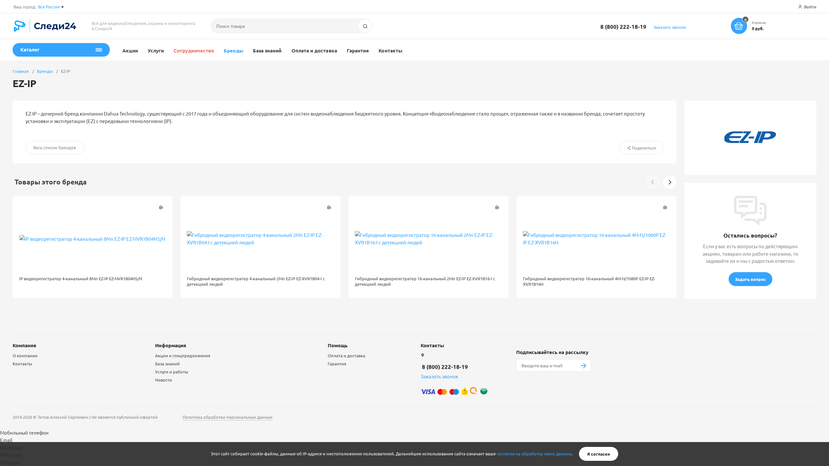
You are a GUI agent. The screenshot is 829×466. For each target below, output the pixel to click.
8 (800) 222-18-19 (623, 26)
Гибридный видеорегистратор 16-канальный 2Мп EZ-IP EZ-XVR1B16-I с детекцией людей (425, 281)
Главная (21, 71)
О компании (25, 355)
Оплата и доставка (314, 50)
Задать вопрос (750, 279)
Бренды (233, 50)
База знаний (267, 50)
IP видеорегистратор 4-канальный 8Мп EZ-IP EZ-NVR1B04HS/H (80, 278)
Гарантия (358, 50)
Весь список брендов (54, 147)
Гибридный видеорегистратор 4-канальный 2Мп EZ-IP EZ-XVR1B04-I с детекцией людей (256, 281)
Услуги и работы (171, 371)
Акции (130, 50)
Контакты (390, 50)
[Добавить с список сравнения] (161, 207)
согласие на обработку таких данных (534, 454)
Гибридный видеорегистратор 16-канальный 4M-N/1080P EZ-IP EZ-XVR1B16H (589, 281)
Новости (163, 380)
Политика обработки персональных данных (228, 417)
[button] (669, 182)
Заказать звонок (669, 27)
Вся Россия (49, 6)
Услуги (156, 50)
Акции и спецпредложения (182, 355)
